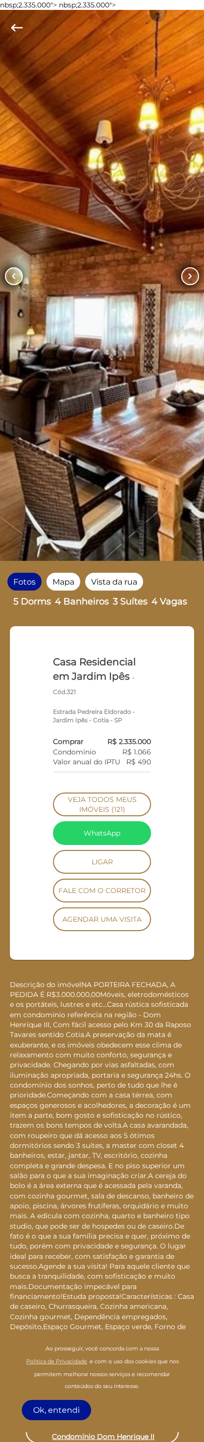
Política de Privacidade (56, 1361)
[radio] (24, 582)
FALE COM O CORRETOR (102, 890)
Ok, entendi (56, 1410)
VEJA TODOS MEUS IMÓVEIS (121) (102, 804)
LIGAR (102, 861)
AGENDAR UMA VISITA (102, 919)
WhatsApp (102, 833)
